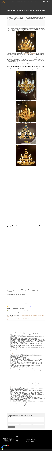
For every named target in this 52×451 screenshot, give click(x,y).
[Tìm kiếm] (49, 2)
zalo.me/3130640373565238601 (26, 312)
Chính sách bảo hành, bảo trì (31, 439)
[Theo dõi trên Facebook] (4, 445)
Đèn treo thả (17, 436)
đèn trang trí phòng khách (39, 315)
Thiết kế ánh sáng (30, 1)
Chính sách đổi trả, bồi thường (31, 437)
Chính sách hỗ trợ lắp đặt (30, 441)
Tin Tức (36, 1)
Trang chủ (13, 1)
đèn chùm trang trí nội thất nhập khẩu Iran (29, 53)
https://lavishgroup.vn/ (14, 311)
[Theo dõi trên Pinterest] (6, 445)
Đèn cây (17, 440)
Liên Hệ (40, 1)
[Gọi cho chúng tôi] (5, 445)
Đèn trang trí (23, 1)
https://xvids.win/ (12, 386)
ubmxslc (11, 353)
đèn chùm (22, 315)
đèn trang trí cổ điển (33, 315)
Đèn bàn (17, 441)
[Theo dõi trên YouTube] (8, 445)
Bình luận (9, 416)
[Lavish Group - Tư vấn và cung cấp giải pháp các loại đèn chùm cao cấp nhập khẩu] (5, 1)
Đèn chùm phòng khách (27, 315)
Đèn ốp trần (17, 439)
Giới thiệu (18, 1)
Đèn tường (17, 437)
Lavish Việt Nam (17, 19)
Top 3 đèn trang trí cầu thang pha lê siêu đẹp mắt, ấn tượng (35, 318)
